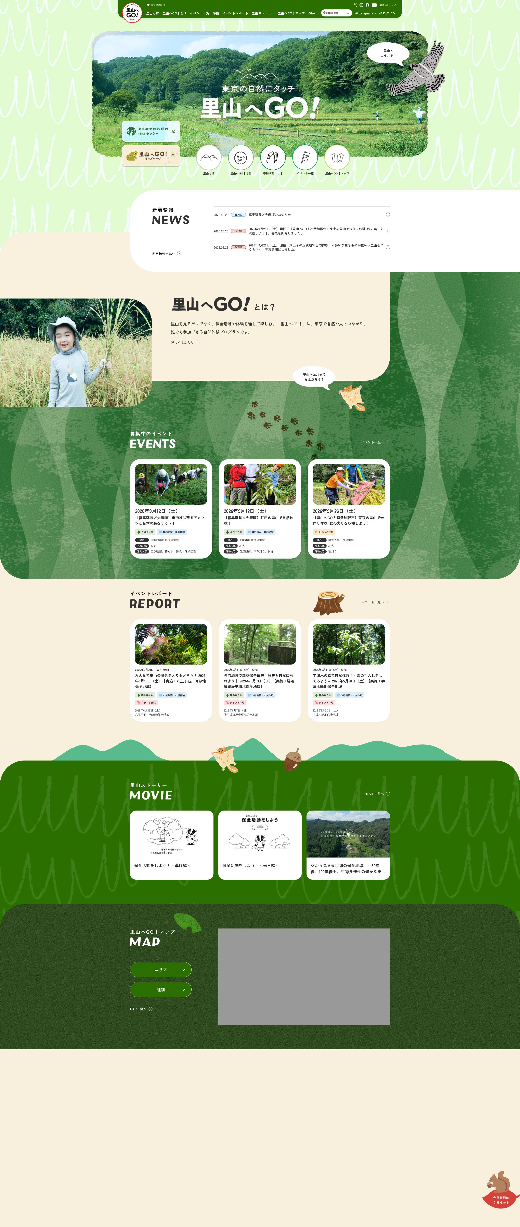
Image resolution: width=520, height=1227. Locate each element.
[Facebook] (367, 5)
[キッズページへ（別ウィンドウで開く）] (151, 155)
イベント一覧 (199, 13)
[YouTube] (374, 5)
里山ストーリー (263, 13)
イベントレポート (235, 13)
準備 (216, 13)
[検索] (348, 13)
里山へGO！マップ (291, 13)
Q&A (311, 13)
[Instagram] (361, 5)
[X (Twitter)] (355, 5)
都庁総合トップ (388, 5)
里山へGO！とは (174, 13)
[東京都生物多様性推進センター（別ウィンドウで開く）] (151, 131)
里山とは (152, 13)
